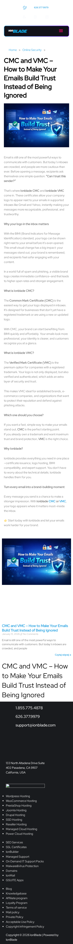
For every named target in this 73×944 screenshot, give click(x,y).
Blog (9, 889)
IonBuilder (12, 852)
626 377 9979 (41, 7)
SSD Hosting (14, 819)
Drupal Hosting (15, 815)
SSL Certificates (16, 847)
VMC (62, 501)
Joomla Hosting (16, 810)
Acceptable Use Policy (20, 922)
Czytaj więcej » (63, 654)
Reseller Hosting (16, 824)
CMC (52, 501)
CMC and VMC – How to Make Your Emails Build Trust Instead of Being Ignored (35, 627)
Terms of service (16, 907)
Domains (11, 871)
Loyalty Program (16, 903)
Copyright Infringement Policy (25, 926)
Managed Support (17, 856)
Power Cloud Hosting (19, 834)
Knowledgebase (16, 893)
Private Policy (14, 917)
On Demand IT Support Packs (25, 861)
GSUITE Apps (15, 880)
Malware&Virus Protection (22, 866)
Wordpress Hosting (18, 796)
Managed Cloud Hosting (21, 829)
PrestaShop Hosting (19, 805)
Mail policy (12, 912)
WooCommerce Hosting (21, 801)
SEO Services (14, 842)
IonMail (10, 875)
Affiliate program (16, 898)
